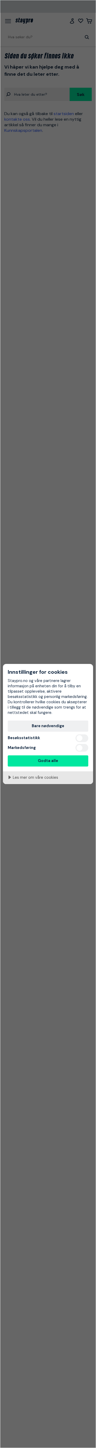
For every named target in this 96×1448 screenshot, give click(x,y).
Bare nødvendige (48, 725)
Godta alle (48, 760)
